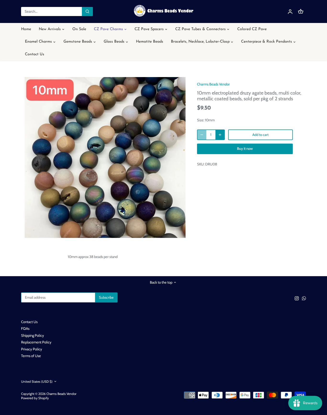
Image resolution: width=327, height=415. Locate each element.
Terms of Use (31, 356)
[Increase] (220, 135)
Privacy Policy (31, 349)
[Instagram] (297, 298)
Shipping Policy (32, 335)
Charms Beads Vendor (213, 84)
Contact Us (29, 322)
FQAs (25, 328)
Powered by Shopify (35, 398)
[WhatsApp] (304, 298)
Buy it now (245, 148)
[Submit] (87, 11)
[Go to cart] (301, 11)
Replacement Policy (36, 342)
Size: (200, 120)
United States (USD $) (36, 381)
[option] (105, 157)
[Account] (290, 11)
